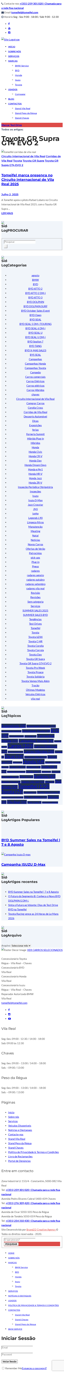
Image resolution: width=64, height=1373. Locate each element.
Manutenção (35, 526)
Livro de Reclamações (20, 1156)
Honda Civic (35, 451)
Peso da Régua (10, 777)
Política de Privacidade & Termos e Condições (33, 1152)
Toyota (18, 84)
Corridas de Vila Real (35, 412)
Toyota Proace (35, 672)
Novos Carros (35, 544)
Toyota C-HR (35, 641)
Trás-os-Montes (35, 797)
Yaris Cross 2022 (50, 802)
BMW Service (22, 65)
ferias (35, 429)
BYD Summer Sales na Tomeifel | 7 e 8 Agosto (33, 891)
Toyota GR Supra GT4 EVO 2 (35, 663)
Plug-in (35, 561)
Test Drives (35, 623)
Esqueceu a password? (34, 1368)
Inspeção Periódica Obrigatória (35, 487)
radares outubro (35, 579)
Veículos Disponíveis (19, 1125)
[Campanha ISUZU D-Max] (16, 854)
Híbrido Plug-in (35, 438)
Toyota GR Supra (33, 160)
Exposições (35, 425)
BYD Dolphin (16, 736)
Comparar (20, 94)
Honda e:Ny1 (35, 469)
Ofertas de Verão (35, 548)
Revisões (35, 597)
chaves (35, 394)
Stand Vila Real (22, 108)
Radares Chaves (10, 782)
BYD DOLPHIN (35, 301)
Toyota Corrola (35, 650)
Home (11, 1253)
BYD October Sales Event (35, 310)
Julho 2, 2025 (9, 194)
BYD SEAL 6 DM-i (35, 328)
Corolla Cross (35, 407)
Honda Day (35, 460)
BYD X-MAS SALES (35, 350)
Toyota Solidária (35, 676)
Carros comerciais (35, 376)
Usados (12, 1300)
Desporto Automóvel (35, 416)
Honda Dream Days (35, 464)
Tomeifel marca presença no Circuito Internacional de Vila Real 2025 (27, 179)
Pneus (35, 566)
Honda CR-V (35, 456)
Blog (11, 99)
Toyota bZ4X (35, 636)
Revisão (35, 592)
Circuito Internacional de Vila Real (23, 156)
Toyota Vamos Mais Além (35, 681)
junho (35, 513)
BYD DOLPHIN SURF (35, 306)
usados (12, 89)
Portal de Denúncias (19, 1160)
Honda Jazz (35, 478)
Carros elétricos (35, 385)
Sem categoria (35, 601)
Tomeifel (35, 628)
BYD (17, 70)
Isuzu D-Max (35, 500)
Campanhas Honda (35, 363)
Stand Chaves (22, 118)
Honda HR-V (35, 473)
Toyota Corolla (35, 645)
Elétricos (17, 762)
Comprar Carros (35, 403)
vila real (35, 698)
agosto (35, 275)
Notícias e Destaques (20, 1130)
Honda (18, 75)
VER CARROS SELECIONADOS (45, 949)
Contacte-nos (15, 1134)
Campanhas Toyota (35, 367)
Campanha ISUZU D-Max (23, 864)
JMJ (35, 509)
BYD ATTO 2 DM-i (35, 293)
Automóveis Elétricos (41, 726)
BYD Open (35, 315)
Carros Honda (15, 752)
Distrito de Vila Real (35, 757)
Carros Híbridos (35, 390)
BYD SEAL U (35, 332)
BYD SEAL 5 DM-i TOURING (35, 323)
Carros (20, 746)
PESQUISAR (11, 1244)
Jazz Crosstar (35, 504)
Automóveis (13, 726)
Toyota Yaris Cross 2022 (12, 797)
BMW (35, 279)
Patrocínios (35, 553)
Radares (44, 776)
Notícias (35, 539)
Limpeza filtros (35, 522)
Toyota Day (35, 654)
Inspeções (35, 491)
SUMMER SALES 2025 (35, 610)
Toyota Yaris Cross (48, 792)
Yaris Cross (34, 802)
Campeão (35, 372)
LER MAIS (7, 213)
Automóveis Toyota (36, 731)
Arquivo (5, 945)
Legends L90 (35, 517)
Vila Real (17, 802)
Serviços (13, 56)
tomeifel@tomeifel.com (24, 12)
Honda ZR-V (35, 482)
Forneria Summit (35, 434)
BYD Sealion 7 (35, 341)
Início (11, 46)
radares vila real (35, 588)
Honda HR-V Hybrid (16, 772)
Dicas (35, 420)
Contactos (15, 103)
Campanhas (35, 359)
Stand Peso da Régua (26, 113)
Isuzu (17, 80)
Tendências (35, 619)
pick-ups (35, 557)
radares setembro (35, 584)
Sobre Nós (14, 51)
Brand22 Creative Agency (41, 1229)
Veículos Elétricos (35, 694)
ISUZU (56, 772)
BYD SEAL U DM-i (35, 337)
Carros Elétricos (35, 381)
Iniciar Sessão (9, 1361)
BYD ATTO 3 (35, 297)
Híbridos (35, 442)
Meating (35, 531)
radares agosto (35, 575)
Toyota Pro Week (35, 667)
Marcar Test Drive (11, 124)
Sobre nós (13, 1116)
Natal (35, 535)
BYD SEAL (35, 319)
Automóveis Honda (11, 731)
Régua (49, 782)
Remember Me (13, 1368)
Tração (35, 685)
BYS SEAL (35, 354)
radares (35, 570)
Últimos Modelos (35, 689)
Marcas (13, 61)
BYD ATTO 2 (35, 288)
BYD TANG (35, 345)
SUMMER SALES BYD (35, 614)
